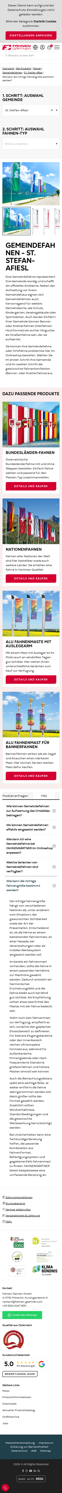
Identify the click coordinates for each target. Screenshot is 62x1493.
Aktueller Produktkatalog (18, 1410)
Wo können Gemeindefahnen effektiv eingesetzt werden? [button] (27, 827)
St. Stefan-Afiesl (33, 72)
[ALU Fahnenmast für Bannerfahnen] (31, 714)
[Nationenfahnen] (31, 521)
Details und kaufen (31, 486)
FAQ (44, 796)
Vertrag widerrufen (18, 1209)
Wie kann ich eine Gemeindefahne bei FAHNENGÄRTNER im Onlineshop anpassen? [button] (29, 846)
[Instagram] (26, 1471)
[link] (17, 1271)
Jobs (5, 1423)
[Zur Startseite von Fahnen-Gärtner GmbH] (16, 47)
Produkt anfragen (15, 796)
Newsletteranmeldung (20, 1443)
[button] (56, 221)
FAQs (9, 1221)
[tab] (44, 795)
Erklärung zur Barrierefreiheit (29, 1447)
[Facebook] (23, 1471)
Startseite (8, 68)
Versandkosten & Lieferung (23, 1215)
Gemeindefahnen (12, 72)
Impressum (46, 1443)
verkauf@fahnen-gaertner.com (22, 1302)
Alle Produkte (23, 68)
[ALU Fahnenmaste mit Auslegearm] (31, 613)
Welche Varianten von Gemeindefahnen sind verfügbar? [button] (22, 866)
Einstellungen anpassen (31, 35)
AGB (33, 1451)
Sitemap (45, 1451)
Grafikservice (10, 1417)
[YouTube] (30, 1471)
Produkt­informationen (16, 1397)
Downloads (9, 1404)
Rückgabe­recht (15, 1203)
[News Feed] (39, 1471)
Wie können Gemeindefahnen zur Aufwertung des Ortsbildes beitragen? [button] (28, 810)
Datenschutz (19, 1451)
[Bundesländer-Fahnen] (31, 424)
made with (27, 1479)
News (6, 1391)
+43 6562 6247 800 (14, 1306)
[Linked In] (35, 1471)
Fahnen (37, 68)
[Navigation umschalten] (57, 47)
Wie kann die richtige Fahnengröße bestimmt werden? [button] (23, 885)
